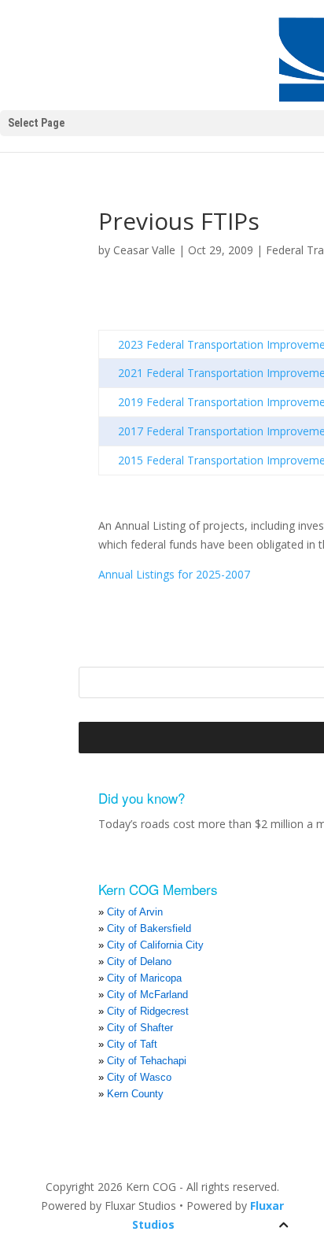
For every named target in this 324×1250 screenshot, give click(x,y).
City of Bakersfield (149, 928)
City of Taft (132, 1044)
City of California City (155, 945)
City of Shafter (140, 1028)
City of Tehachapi (146, 1061)
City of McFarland (147, 994)
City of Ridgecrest (148, 1011)
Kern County (135, 1094)
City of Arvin (135, 912)
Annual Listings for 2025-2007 (174, 574)
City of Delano (139, 961)
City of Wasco (139, 1077)
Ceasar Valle (144, 249)
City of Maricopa (144, 978)
